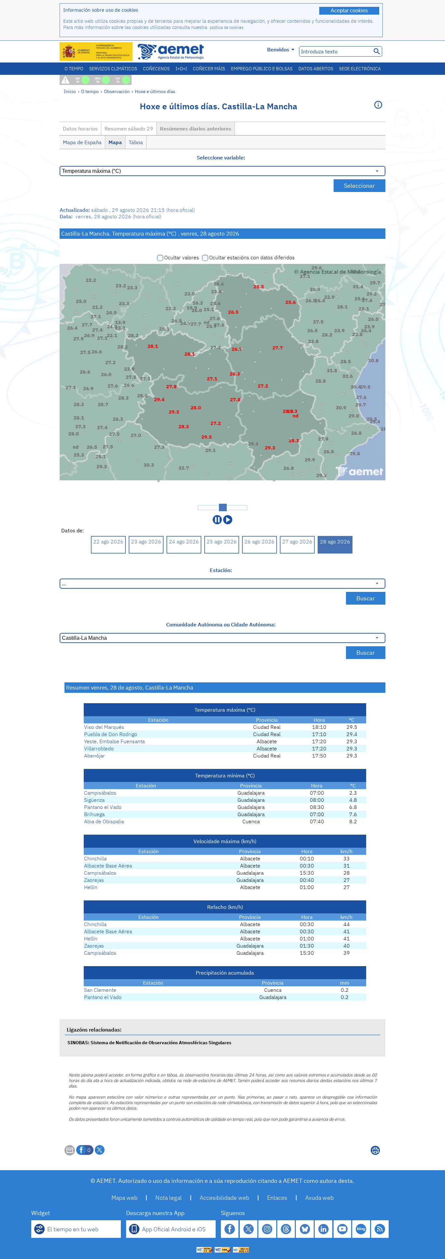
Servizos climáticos (113, 69)
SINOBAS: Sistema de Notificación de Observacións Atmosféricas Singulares (149, 1042)
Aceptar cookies (349, 10)
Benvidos (278, 49)
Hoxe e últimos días (155, 91)
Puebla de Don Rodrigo (110, 734)
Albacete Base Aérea (108, 865)
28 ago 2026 (335, 541)
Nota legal (168, 1197)
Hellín (90, 887)
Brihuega (94, 814)
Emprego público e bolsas (262, 69)
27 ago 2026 (297, 541)
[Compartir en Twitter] (100, 1150)
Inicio (70, 91)
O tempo (74, 69)
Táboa (136, 142)
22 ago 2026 (108, 541)
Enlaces (277, 1197)
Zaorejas (94, 880)
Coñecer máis (209, 69)
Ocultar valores (181, 257)
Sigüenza (94, 800)
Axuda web (319, 1197)
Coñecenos (156, 69)
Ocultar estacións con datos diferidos (252, 257)
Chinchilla (95, 858)
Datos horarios (80, 128)
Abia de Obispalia (104, 821)
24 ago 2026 (184, 541)
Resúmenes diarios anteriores (195, 128)
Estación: (221, 570)
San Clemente (100, 990)
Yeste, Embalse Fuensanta (114, 741)
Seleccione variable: (221, 157)
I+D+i (181, 69)
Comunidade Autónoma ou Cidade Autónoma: (221, 624)
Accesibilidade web (224, 1197)
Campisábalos (100, 792)
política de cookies (226, 27)
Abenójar (94, 755)
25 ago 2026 (222, 541)
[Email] (70, 1153)
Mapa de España (82, 142)
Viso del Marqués (104, 727)
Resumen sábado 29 (129, 128)
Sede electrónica (360, 69)
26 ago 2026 (259, 541)
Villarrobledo (99, 748)
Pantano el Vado (103, 807)
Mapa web (124, 1197)
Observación (117, 91)
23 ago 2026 (146, 541)
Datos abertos (315, 69)
